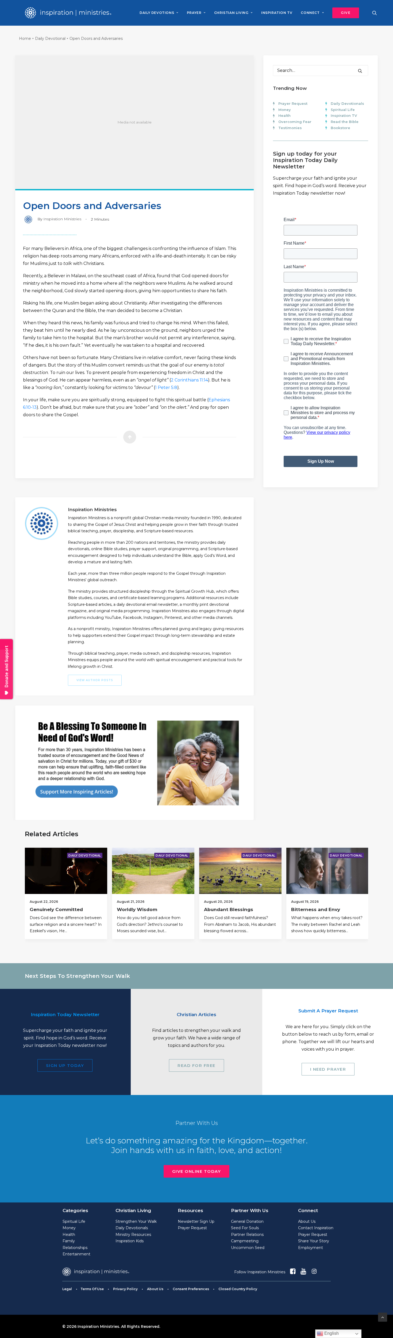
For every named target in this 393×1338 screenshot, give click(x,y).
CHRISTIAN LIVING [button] (231, 13)
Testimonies (290, 128)
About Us (306, 1221)
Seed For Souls (245, 1227)
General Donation (247, 1221)
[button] (344, 12)
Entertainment (76, 1254)
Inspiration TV (344, 115)
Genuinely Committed (56, 909)
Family (69, 1241)
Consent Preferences (191, 1289)
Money (284, 109)
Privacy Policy (125, 1289)
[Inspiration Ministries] (68, 12)
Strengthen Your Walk (136, 1221)
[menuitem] (159, 13)
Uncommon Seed (247, 1247)
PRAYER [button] (194, 13)
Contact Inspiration (315, 1227)
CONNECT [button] (310, 13)
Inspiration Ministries (62, 219)
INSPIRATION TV (276, 13)
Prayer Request (292, 103)
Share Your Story (313, 1241)
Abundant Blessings (228, 909)
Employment (310, 1247)
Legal (67, 1289)
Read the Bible (345, 121)
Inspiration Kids (129, 1241)
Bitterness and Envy (315, 909)
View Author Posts (94, 680)
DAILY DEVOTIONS (157, 13)
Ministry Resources (133, 1234)
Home (25, 38)
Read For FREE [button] (196, 1065)
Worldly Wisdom (137, 909)
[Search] (320, 70)
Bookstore (340, 128)
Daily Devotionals (347, 103)
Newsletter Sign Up (196, 1221)
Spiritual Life (343, 109)
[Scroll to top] (382, 1316)
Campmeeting (245, 1241)
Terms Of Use (92, 1289)
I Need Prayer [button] (328, 1069)
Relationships (75, 1247)
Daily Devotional (50, 38)
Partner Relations (247, 1234)
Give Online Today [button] (196, 1171)
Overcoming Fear (294, 121)
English (331, 1333)
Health (284, 115)
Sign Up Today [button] (65, 1065)
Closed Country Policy (237, 1289)
